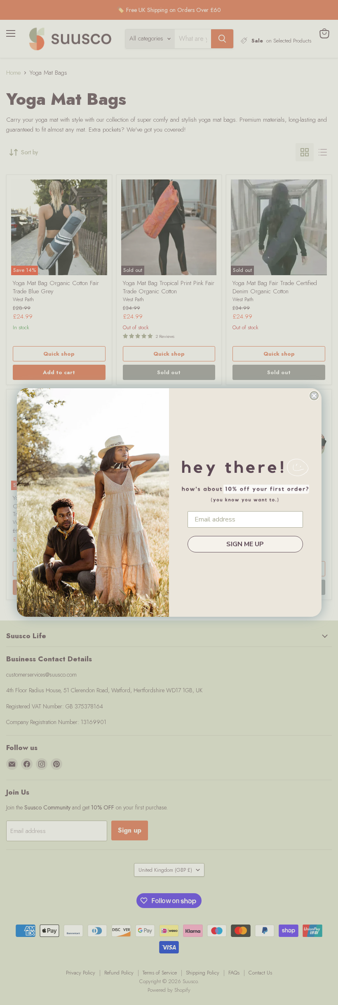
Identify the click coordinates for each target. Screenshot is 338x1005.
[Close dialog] (314, 396)
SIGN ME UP (245, 544)
